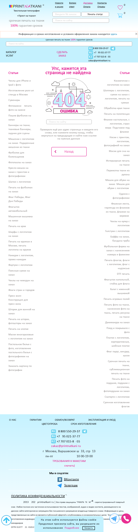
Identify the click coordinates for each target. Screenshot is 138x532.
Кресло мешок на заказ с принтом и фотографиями (18, 172)
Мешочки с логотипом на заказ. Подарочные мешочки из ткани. (21, 143)
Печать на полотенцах (117, 114)
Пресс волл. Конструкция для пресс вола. (18, 300)
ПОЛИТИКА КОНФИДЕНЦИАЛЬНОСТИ (38, 496)
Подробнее (72, 528)
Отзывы (101, 7)
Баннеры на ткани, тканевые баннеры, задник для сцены (19, 129)
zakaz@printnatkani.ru (99, 60)
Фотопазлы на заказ (19, 162)
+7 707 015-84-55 (102, 57)
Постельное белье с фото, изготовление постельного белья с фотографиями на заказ (20, 352)
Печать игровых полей (117, 299)
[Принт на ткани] (26, 6)
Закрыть (88, 528)
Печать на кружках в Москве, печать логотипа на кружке (20, 245)
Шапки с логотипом (19, 182)
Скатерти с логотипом (117, 397)
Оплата (86, 7)
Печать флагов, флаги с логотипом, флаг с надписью (117, 264)
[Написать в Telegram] (112, 49)
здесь (114, 34)
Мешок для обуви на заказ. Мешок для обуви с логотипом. (117, 184)
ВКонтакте (71, 479)
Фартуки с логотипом (20, 265)
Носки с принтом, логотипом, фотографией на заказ (117, 141)
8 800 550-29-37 (100, 48)
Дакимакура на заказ (117, 322)
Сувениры (14, 100)
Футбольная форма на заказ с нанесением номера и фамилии (117, 250)
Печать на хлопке (18, 329)
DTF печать (123, 274)
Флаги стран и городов (21, 290)
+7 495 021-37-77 (102, 52)
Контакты (102, 3)
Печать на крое (17, 226)
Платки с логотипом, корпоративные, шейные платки (118, 341)
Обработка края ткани (117, 108)
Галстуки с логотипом (117, 231)
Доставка (88, 3)
